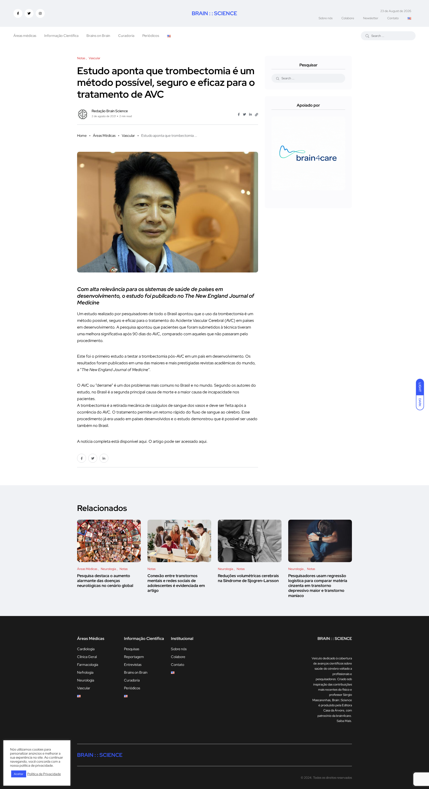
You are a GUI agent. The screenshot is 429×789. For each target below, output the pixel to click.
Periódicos (150, 35)
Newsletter (370, 18)
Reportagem (134, 656)
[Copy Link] (256, 114)
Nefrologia (85, 672)
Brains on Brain (98, 35)
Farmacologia (87, 664)
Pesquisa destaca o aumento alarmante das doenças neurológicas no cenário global (105, 580)
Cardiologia (86, 649)
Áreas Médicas (104, 135)
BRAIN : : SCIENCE (214, 13)
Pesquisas (131, 649)
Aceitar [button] (18, 774)
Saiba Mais (344, 721)
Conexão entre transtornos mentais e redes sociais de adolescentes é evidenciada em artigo (176, 583)
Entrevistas (132, 664)
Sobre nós (325, 18)
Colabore (347, 18)
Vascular (128, 135)
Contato (393, 18)
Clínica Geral (87, 656)
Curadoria (126, 35)
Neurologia (85, 680)
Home (82, 135)
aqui (143, 441)
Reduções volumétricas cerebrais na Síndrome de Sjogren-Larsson (248, 578)
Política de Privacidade (44, 774)
